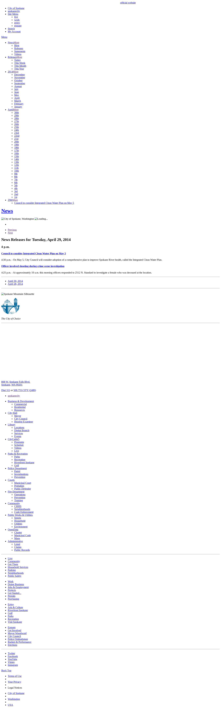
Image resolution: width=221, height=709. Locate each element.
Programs (19, 442)
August (18, 86)
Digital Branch (21, 430)
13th (16, 162)
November (19, 77)
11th (16, 168)
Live (16, 450)
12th (16, 165)
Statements (19, 51)
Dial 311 (5, 390)
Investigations (21, 474)
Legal (17, 544)
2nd (16, 194)
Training (18, 500)
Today (17, 60)
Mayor (17, 415)
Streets (17, 518)
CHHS (17, 506)
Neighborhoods (22, 509)
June (16, 92)
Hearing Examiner (23, 421)
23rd (16, 133)
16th (16, 153)
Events (17, 436)
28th (16, 118)
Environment (21, 526)
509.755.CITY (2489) (24, 390)
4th (15, 188)
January (18, 106)
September (19, 83)
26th (16, 124)
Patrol (17, 471)
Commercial (20, 404)
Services (18, 433)
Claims (17, 547)
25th (16, 127)
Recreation (19, 459)
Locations (19, 427)
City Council (20, 418)
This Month (20, 65)
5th (15, 185)
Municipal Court (22, 483)
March (17, 100)
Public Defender (22, 488)
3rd (16, 191)
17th (16, 150)
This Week (19, 63)
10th (16, 170)
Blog (16, 45)
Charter (18, 532)
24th (16, 130)
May (16, 95)
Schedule (19, 445)
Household (19, 520)
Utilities (18, 523)
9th (15, 173)
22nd (16, 135)
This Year (19, 68)
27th (16, 121)
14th (16, 159)
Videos (17, 54)
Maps (17, 538)
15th (16, 156)
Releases (18, 48)
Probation (19, 485)
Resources (19, 410)
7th (15, 179)
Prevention (19, 477)
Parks (17, 456)
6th (15, 182)
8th (15, 176)
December (19, 74)
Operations (19, 494)
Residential (20, 407)
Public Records (22, 550)
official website (128, 2)
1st (15, 197)
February (18, 103)
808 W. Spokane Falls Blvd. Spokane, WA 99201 (15, 383)
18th (16, 147)
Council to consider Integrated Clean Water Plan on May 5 (44, 203)
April (17, 98)
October (18, 80)
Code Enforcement (23, 512)
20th (16, 141)
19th (16, 144)
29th (16, 115)
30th (16, 112)
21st (16, 138)
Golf (16, 465)
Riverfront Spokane (24, 462)
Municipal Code (22, 535)
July (16, 89)
